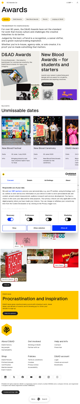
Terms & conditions (35, 360)
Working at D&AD (34, 345)
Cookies (31, 362)
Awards (6, 19)
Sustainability (7, 350)
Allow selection (39, 228)
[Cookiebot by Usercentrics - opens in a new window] (67, 174)
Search (44, 399)
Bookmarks (58, 365)
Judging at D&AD (57, 19)
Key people (5, 347)
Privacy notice (33, 365)
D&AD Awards (17, 19)
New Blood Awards (32, 19)
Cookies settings (9, 392)
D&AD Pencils (7, 360)
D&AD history (7, 345)
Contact (57, 345)
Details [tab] (29, 180)
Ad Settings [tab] (48, 180)
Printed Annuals (7, 362)
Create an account (61, 362)
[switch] (29, 219)
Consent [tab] (10, 180)
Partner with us (33, 347)
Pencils (45, 19)
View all (6, 285)
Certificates (6, 365)
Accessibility (33, 367)
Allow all (64, 228)
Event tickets (7, 370)
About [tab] (68, 180)
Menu (33, 399)
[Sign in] (77, 3)
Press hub (58, 347)
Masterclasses (7, 367)
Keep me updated (10, 313)
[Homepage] (38, 399)
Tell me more (8, 71)
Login (56, 360)
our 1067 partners (15, 191)
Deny (14, 228)
